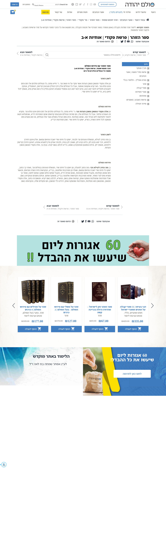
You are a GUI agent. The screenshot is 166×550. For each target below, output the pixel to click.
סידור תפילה (141, 103)
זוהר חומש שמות (110, 19)
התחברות (26, 4)
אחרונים (142, 95)
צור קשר (58, 12)
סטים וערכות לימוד (133, 315)
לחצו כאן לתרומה (132, 373)
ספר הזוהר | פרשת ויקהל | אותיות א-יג (36, 53)
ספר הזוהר (94, 19)
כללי (127, 312)
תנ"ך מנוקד (141, 68)
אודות (69, 12)
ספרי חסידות (140, 91)
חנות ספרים (82, 12)
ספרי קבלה (141, 87)
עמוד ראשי (140, 19)
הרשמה (15, 4)
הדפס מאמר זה (103, 41)
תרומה (45, 12)
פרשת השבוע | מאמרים (136, 99)
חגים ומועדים (136, 312)
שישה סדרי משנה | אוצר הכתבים (136, 74)
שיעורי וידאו (141, 12)
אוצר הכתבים (98, 12)
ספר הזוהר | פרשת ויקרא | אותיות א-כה (129, 53)
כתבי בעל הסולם (31, 312)
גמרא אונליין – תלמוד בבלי (134, 80)
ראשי (153, 12)
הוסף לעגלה (131, 328)
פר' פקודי (82, 19)
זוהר (144, 84)
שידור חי (120, 12)
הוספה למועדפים (107, 4)
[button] (3, 464)
